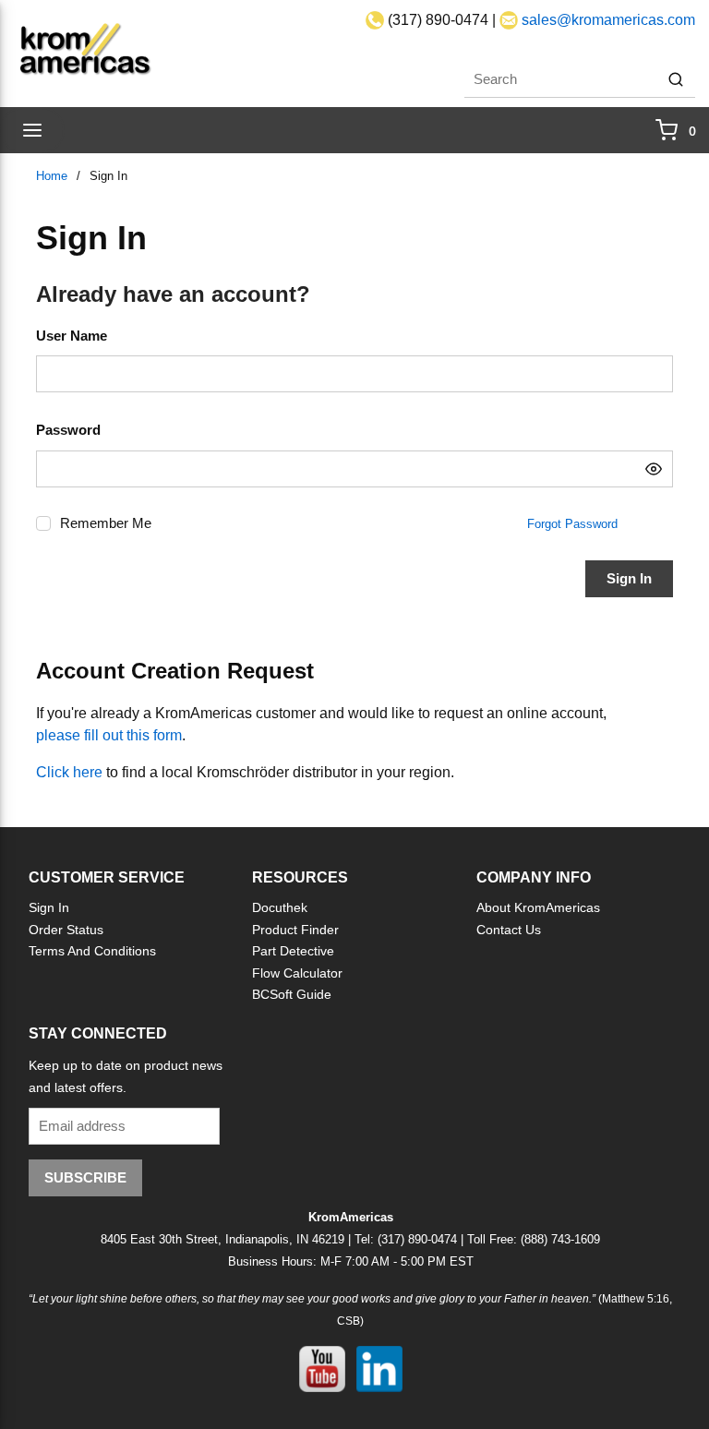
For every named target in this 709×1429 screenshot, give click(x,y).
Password (68, 430)
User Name (71, 335)
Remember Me (105, 523)
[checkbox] (43, 523)
